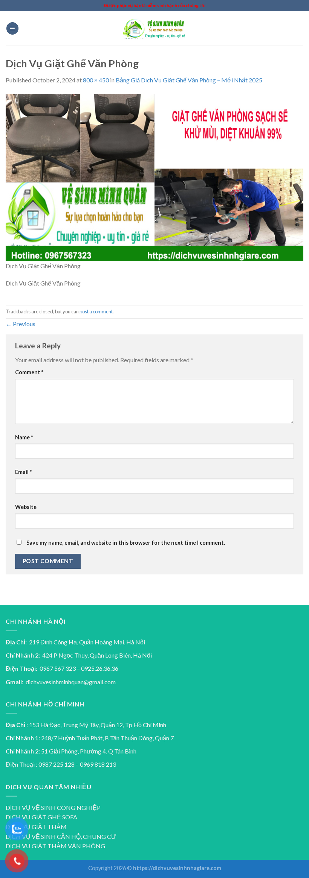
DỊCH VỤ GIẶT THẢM (36, 826)
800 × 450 (96, 80)
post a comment (96, 311)
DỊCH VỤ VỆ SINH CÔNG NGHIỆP (53, 807)
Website (26, 507)
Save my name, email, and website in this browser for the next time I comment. (125, 542)
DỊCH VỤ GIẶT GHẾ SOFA (41, 816)
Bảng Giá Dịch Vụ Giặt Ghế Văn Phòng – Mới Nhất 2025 (189, 80)
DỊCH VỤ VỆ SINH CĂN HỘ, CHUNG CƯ (61, 836)
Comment (29, 372)
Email (23, 472)
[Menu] (12, 28)
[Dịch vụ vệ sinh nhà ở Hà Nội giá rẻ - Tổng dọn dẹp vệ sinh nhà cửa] (154, 28)
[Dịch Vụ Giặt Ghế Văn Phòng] (154, 176)
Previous (20, 323)
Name (24, 437)
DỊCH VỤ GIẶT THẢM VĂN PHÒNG (55, 845)
